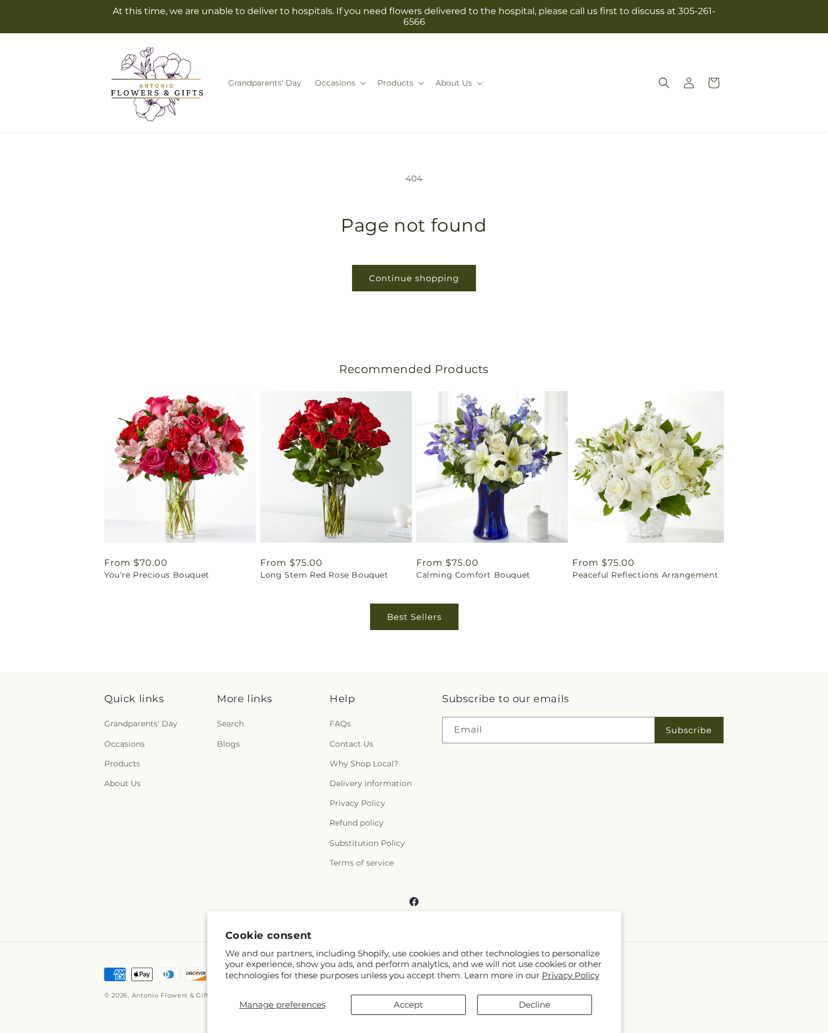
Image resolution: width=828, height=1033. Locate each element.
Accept (408, 1004)
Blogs (228, 744)
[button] (339, 83)
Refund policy (357, 823)
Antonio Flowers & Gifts (172, 995)
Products (122, 764)
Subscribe (689, 730)
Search (230, 724)
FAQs (340, 724)
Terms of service (362, 863)
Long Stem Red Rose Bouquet (324, 575)
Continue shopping (414, 278)
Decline (534, 1004)
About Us (122, 783)
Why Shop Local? (364, 764)
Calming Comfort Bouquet (473, 575)
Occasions (124, 744)
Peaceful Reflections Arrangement (645, 575)
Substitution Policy (367, 843)
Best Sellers (414, 616)
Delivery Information (371, 783)
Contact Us (351, 744)
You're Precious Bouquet (157, 575)
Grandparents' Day (140, 724)
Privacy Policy (570, 975)
